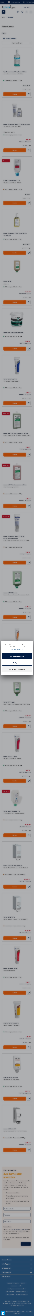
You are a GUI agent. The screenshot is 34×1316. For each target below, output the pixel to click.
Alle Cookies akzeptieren (17, 656)
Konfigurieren (17, 663)
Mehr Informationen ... (17, 649)
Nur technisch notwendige (17, 669)
